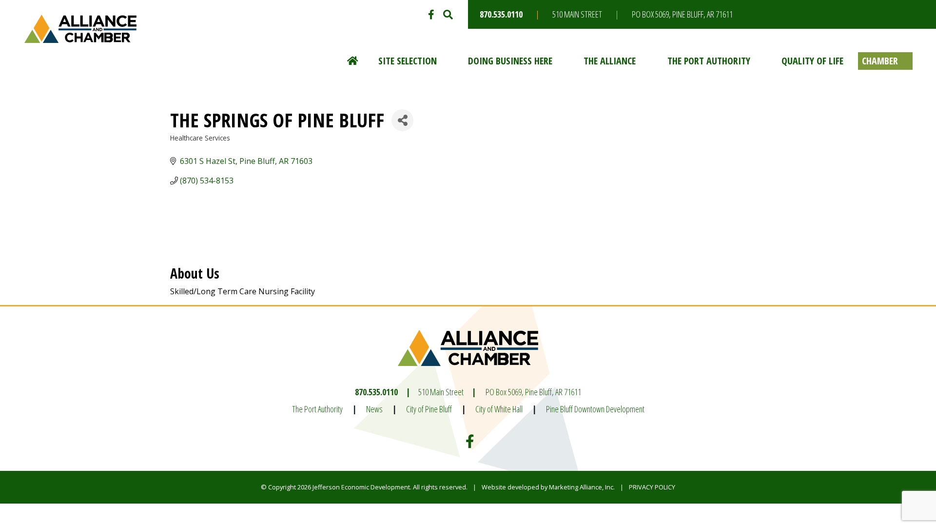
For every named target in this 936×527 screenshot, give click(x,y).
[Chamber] (885, 61)
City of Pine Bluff (429, 409)
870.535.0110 (501, 14)
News (374, 409)
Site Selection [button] (407, 60)
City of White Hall (499, 409)
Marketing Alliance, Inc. (582, 487)
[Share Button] (402, 120)
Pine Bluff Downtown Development (595, 409)
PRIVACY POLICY (652, 487)
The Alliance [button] (609, 60)
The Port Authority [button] (709, 60)
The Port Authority (317, 409)
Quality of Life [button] (812, 60)
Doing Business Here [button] (510, 60)
